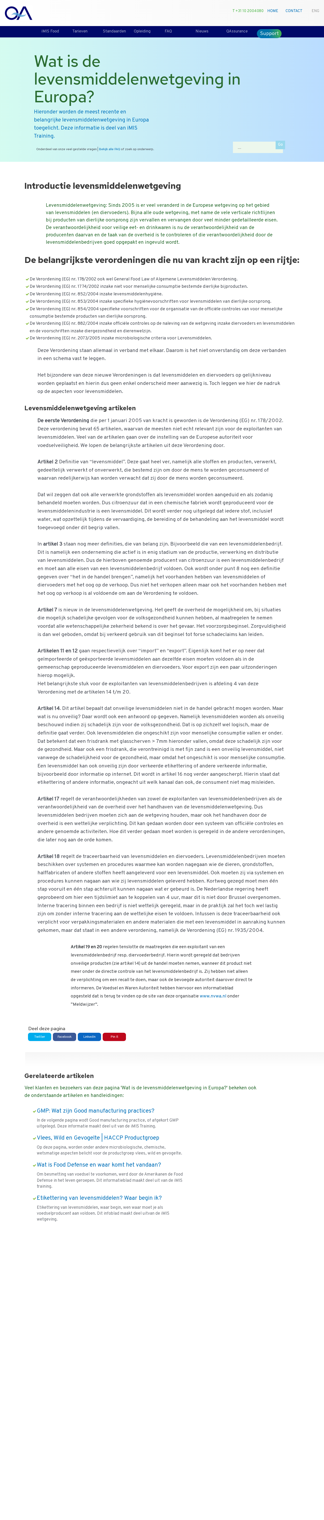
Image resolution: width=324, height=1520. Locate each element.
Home (272, 11)
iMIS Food (50, 31)
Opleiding (142, 31)
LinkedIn (89, 1037)
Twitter (39, 1037)
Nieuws (201, 31)
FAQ (168, 31)
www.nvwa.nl (213, 996)
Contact (294, 11)
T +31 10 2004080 (248, 11)
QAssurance (237, 31)
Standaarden (114, 31)
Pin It (114, 1037)
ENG (315, 11)
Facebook (64, 1037)
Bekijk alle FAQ (109, 149)
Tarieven (80, 31)
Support (269, 34)
